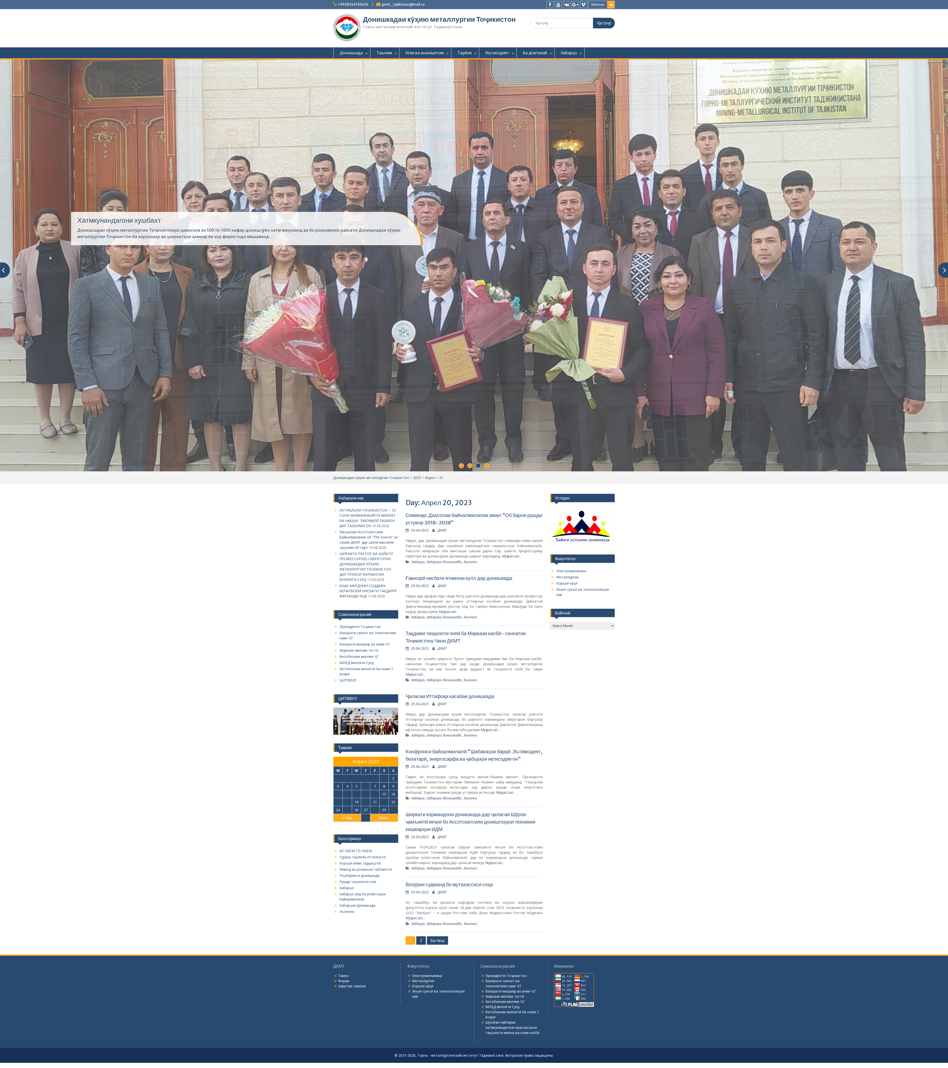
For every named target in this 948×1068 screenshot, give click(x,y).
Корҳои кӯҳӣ (566, 538)
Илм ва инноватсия (425, 52)
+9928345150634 (353, 4)
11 (347, 749)
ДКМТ (442, 485)
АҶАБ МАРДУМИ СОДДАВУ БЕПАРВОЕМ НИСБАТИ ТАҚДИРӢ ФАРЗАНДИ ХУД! (367, 545)
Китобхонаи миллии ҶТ (359, 611)
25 (347, 764)
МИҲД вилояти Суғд (356, 617)
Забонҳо (597, 4)
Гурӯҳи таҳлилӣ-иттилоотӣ (362, 812)
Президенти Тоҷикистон (360, 581)
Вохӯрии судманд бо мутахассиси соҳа (449, 839)
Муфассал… (512, 511)
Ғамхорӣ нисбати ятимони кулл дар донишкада (459, 533)
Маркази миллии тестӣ (358, 605)
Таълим (384, 52)
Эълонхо (470, 516)
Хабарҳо (569, 52)
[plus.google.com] (575, 4)
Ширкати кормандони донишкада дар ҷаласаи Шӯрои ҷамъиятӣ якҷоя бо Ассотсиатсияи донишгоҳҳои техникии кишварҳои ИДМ (470, 776)
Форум (343, 935)
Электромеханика (571, 525)
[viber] (583, 4)
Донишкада (351, 52)
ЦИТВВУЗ (347, 635)
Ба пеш (437, 895)
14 (375, 749)
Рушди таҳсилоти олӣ (357, 836)
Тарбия (464, 52)
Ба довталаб (535, 52)
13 (366, 749)
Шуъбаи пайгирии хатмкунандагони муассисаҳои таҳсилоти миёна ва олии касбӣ (512, 982)
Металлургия (567, 532)
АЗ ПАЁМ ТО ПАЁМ (108, 203)
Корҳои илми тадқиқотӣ (360, 818)
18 (347, 757)
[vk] (566, 4)
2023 (417, 432)
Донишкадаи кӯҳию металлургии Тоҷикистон (439, 19)
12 (356, 749)
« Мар (347, 772)
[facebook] (549, 4)
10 (338, 749)
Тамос (343, 930)
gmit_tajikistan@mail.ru (403, 4)
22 (384, 757)
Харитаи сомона (352, 941)
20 (366, 757)
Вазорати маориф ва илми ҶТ (364, 599)
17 (338, 757)
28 (375, 764)
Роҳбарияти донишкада (359, 830)
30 (393, 764)
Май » (384, 772)
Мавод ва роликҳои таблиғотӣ (365, 824)
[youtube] (558, 4)
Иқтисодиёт (497, 52)
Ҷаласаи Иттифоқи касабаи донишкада (450, 651)
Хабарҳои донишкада (444, 516)
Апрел (430, 432)
